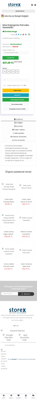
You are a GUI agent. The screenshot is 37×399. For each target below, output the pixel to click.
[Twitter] (22, 345)
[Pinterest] (31, 345)
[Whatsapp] (17, 345)
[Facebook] (20, 345)
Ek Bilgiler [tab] (19, 123)
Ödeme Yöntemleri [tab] (19, 137)
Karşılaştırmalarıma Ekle (17, 109)
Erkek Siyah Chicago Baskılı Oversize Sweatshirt (8, 200)
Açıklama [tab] (19, 119)
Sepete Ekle (17, 90)
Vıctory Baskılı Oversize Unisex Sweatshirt (9, 265)
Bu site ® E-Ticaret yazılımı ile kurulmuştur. (21, 359)
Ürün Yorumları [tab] (19, 140)
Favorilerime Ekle (16, 104)
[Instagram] (25, 345)
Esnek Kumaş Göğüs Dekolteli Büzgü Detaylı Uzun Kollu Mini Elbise (9, 233)
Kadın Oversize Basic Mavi (26, 265)
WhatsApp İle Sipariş (17, 100)
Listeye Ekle (10, 58)
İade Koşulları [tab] (19, 133)
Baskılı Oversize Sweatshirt (26, 233)
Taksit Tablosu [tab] (19, 130)
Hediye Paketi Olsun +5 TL (15, 85)
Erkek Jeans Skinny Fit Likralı (26, 200)
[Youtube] (28, 345)
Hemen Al (17, 95)
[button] (34, 5)
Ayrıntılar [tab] (19, 126)
